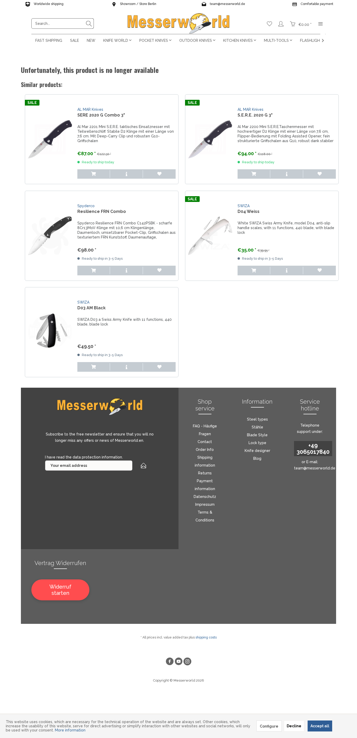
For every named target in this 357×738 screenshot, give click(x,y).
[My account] (281, 23)
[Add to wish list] (159, 174)
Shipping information (205, 461)
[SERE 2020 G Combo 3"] (50, 139)
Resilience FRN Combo (101, 211)
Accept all (319, 726)
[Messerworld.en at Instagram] (187, 662)
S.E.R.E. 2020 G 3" (255, 115)
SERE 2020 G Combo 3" (101, 115)
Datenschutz (205, 497)
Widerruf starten (60, 590)
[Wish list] (269, 23)
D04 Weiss (249, 211)
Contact (205, 442)
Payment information (205, 485)
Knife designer (257, 451)
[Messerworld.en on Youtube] (178, 662)
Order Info (205, 450)
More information (70, 730)
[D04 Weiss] (210, 235)
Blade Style (257, 435)
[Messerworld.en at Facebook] (170, 662)
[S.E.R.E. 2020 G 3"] (210, 139)
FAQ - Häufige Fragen (205, 430)
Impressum (205, 504)
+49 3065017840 (313, 448)
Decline (294, 726)
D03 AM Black (91, 307)
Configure (269, 726)
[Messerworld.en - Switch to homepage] (178, 23)
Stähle (257, 427)
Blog (257, 458)
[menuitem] (62, 23)
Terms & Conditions (204, 516)
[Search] (89, 23)
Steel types (257, 419)
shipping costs (206, 637)
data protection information (97, 457)
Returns (205, 473)
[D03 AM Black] (50, 332)
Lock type (257, 443)
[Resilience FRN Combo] (50, 235)
